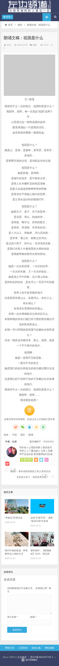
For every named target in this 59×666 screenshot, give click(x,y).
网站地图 (49, 647)
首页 (10, 24)
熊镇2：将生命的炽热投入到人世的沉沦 (30, 470)
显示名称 (12, 617)
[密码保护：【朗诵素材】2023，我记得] (42, 545)
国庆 (22, 434)
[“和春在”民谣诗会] (16, 512)
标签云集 (36, 647)
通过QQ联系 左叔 (41, 460)
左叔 (9, 45)
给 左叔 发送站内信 (47, 460)
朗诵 (31, 434)
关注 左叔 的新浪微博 (7, 464)
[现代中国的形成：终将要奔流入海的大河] (16, 545)
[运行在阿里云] (29, 660)
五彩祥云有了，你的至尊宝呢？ (33, 476)
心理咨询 (23, 647)
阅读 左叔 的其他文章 (26, 460)
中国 (14, 434)
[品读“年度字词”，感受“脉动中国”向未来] (42, 512)
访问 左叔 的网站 (36, 460)
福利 (20, 24)
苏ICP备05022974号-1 (41, 657)
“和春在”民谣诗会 (13, 517)
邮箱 (33, 617)
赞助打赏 (9, 647)
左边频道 (29, 6)
